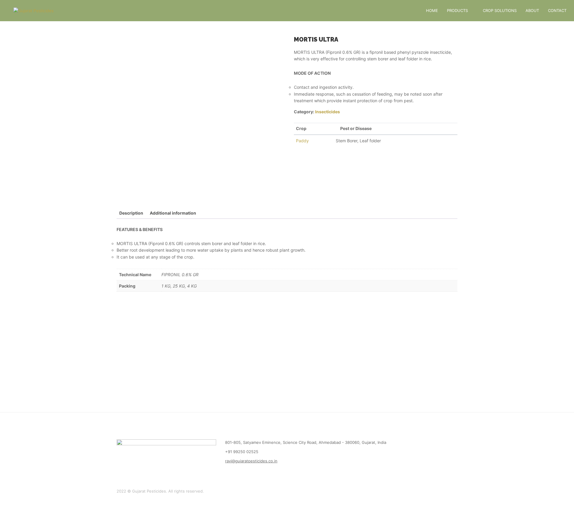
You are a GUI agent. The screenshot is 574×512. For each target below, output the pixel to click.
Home (432, 10)
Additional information (173, 213)
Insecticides (327, 111)
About (532, 10)
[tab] (131, 213)
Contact (557, 10)
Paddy (302, 140)
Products (457, 10)
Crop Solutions (500, 10)
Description (131, 213)
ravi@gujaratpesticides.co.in (251, 460)
